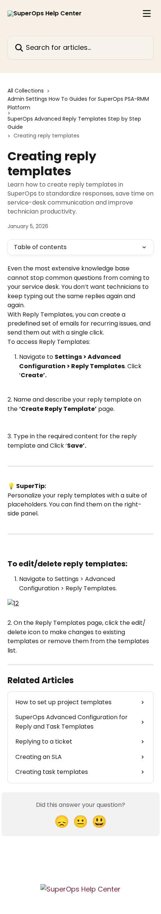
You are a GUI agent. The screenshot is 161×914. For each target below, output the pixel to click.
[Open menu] (147, 13)
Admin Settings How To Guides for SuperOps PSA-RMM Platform (78, 103)
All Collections (25, 90)
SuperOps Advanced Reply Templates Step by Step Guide (74, 123)
